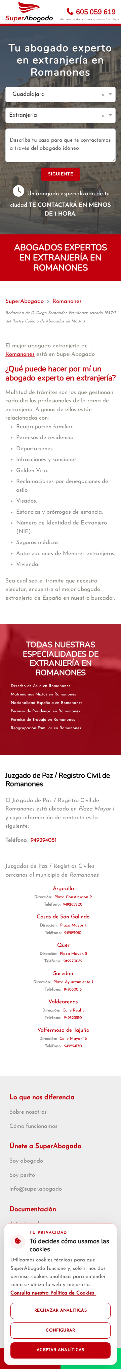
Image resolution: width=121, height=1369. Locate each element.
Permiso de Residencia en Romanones (45, 711)
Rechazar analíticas (60, 1311)
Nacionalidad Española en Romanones (46, 703)
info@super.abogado (35, 1189)
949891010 (72, 933)
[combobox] (53, 94)
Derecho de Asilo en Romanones (40, 686)
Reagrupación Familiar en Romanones (46, 728)
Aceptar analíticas (60, 1350)
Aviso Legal (112, 19)
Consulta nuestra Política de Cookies (53, 1293)
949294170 (73, 1046)
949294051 (44, 840)
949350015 (73, 990)
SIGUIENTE (60, 174)
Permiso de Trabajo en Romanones (43, 720)
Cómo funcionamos (33, 1126)
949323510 (73, 1018)
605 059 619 (95, 12)
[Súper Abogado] (29, 12)
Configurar (60, 1331)
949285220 (72, 905)
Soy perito (22, 1175)
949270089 (73, 961)
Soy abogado (26, 1161)
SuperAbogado (24, 301)
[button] (104, 94)
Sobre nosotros (28, 1112)
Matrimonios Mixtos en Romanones (43, 694)
